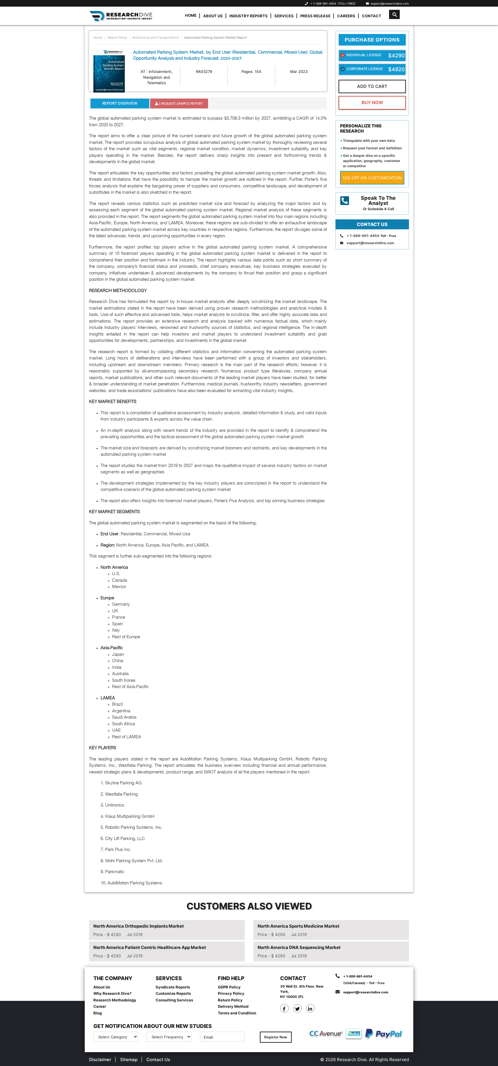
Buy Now (372, 102)
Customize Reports (173, 993)
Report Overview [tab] (119, 103)
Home (191, 15)
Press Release (315, 16)
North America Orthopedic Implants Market (138, 926)
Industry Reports (248, 16)
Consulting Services (174, 1000)
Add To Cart (372, 86)
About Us (213, 16)
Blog (97, 1013)
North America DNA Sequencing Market (299, 947)
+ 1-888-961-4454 (323, 3)
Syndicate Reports (173, 987)
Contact (371, 16)
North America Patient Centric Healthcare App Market (149, 947)
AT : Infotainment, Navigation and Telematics (157, 77)
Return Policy (230, 1000)
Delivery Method (233, 1006)
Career (99, 1006)
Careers (346, 16)
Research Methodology (114, 1000)
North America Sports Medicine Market (298, 926)
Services (284, 16)
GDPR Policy (229, 987)
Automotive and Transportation (155, 37)
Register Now (275, 1037)
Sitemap (128, 1059)
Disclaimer (100, 1059)
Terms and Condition (237, 1013)
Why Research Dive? (112, 993)
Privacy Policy (231, 993)
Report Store (117, 37)
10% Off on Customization (372, 177)
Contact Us (158, 1059)
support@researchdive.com (389, 3)
